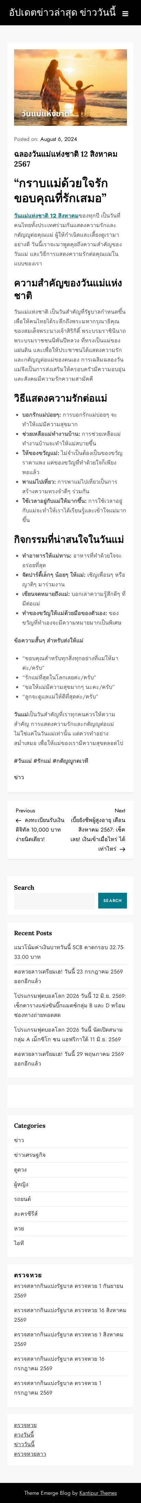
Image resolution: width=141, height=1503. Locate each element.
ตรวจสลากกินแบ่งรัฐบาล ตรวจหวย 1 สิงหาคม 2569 (69, 1339)
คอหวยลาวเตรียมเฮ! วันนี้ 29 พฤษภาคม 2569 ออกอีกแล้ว (69, 1059)
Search (24, 887)
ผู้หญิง (21, 1184)
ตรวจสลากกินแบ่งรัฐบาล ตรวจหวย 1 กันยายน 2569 (68, 1290)
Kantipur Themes (98, 1493)
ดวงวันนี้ (24, 1435)
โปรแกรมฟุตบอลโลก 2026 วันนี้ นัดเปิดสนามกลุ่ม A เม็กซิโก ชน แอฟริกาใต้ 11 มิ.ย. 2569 (68, 1034)
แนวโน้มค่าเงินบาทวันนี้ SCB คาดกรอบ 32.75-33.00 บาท (69, 952)
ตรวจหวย (25, 1425)
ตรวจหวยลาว (30, 1454)
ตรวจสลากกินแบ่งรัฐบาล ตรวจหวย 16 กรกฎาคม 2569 (59, 1363)
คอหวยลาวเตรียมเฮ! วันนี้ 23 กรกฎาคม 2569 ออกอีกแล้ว (68, 976)
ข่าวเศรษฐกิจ (30, 1155)
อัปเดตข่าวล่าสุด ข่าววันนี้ (62, 12)
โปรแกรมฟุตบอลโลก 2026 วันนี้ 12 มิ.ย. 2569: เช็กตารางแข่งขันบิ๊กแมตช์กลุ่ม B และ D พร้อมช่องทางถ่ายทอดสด (70, 1005)
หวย (19, 1228)
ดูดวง (20, 1170)
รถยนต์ (22, 1199)
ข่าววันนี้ (24, 1444)
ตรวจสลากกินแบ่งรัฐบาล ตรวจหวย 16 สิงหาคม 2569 (70, 1315)
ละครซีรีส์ (26, 1214)
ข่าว (19, 777)
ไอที (19, 1243)
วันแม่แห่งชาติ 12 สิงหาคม (46, 216)
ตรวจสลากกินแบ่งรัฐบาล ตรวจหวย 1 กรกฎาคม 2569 (57, 1388)
